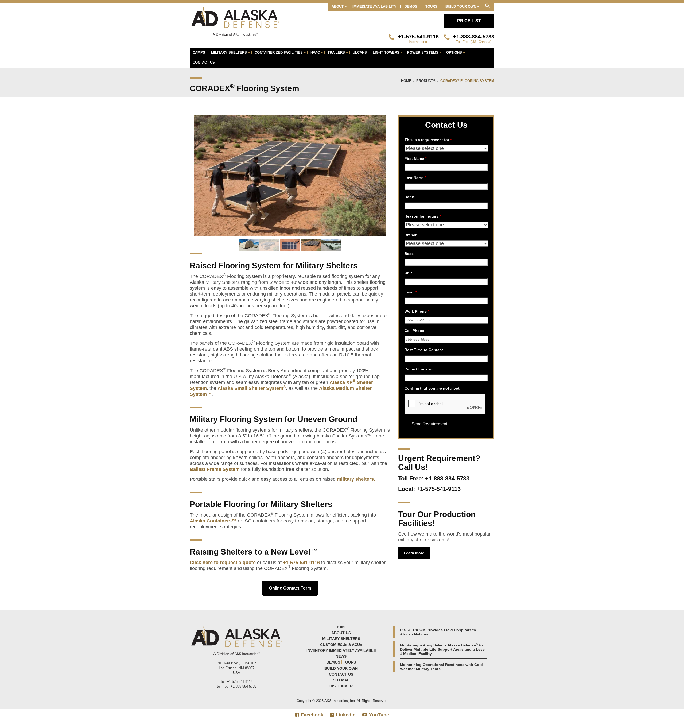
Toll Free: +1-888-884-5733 (433, 478)
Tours (349, 662)
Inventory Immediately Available (341, 650)
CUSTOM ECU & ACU (341, 644)
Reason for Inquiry (423, 216)
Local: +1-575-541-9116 (429, 489)
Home (406, 81)
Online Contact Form (290, 588)
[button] (487, 7)
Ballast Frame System (215, 469)
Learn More (414, 553)
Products (426, 81)
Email (411, 292)
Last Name (415, 178)
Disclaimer (341, 686)
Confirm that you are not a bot (432, 388)
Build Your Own (341, 668)
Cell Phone (414, 330)
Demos (333, 662)
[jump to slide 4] (311, 245)
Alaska (337, 382)
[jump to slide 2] (269, 245)
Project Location (420, 369)
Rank (409, 197)
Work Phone (417, 311)
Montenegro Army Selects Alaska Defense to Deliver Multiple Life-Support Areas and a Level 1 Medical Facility (443, 649)
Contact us (341, 674)
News (341, 656)
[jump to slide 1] (249, 245)
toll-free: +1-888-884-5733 (236, 686)
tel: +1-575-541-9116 (236, 682)
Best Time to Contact (424, 350)
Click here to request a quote (223, 562)
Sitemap (341, 680)
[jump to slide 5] (331, 245)
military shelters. (356, 479)
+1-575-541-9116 (418, 37)
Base (409, 253)
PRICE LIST (469, 20)
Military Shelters (341, 639)
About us (341, 633)
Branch (411, 235)
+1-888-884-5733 (473, 37)
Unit (408, 273)
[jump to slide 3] (290, 245)
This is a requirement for (428, 140)
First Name (415, 158)
